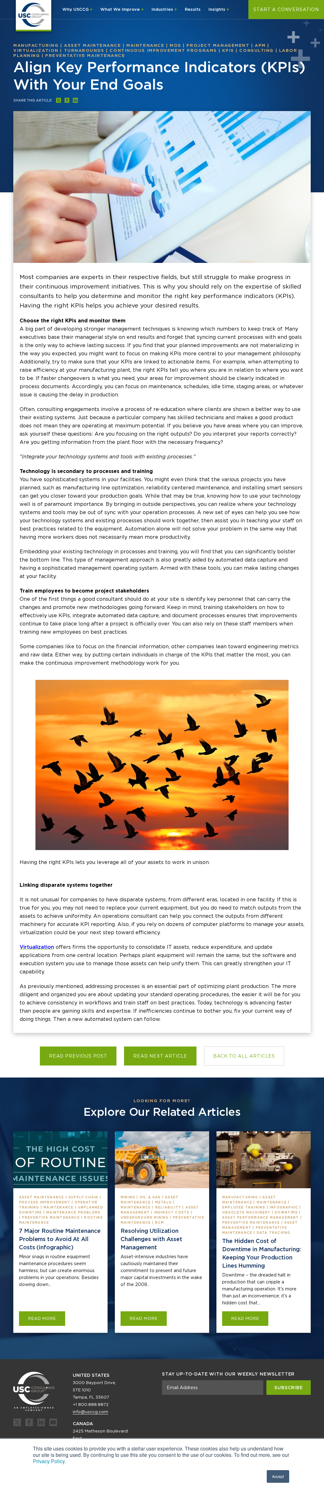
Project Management (217, 45)
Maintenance (145, 45)
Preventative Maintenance (85, 55)
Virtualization (36, 50)
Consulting (256, 50)
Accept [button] (278, 1476)
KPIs (228, 50)
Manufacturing (36, 45)
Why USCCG (76, 9)
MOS (175, 45)
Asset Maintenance (92, 45)
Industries (163, 9)
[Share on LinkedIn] (75, 100)
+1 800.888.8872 (91, 1404)
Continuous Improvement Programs (163, 50)
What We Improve (120, 9)
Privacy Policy (49, 1461)
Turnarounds (84, 50)
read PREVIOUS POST (78, 1056)
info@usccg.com (90, 1411)
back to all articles (244, 1056)
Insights (218, 9)
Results (193, 9)
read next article (160, 1056)
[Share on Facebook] (67, 100)
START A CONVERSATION (286, 9)
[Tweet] (58, 100)
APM (260, 45)
